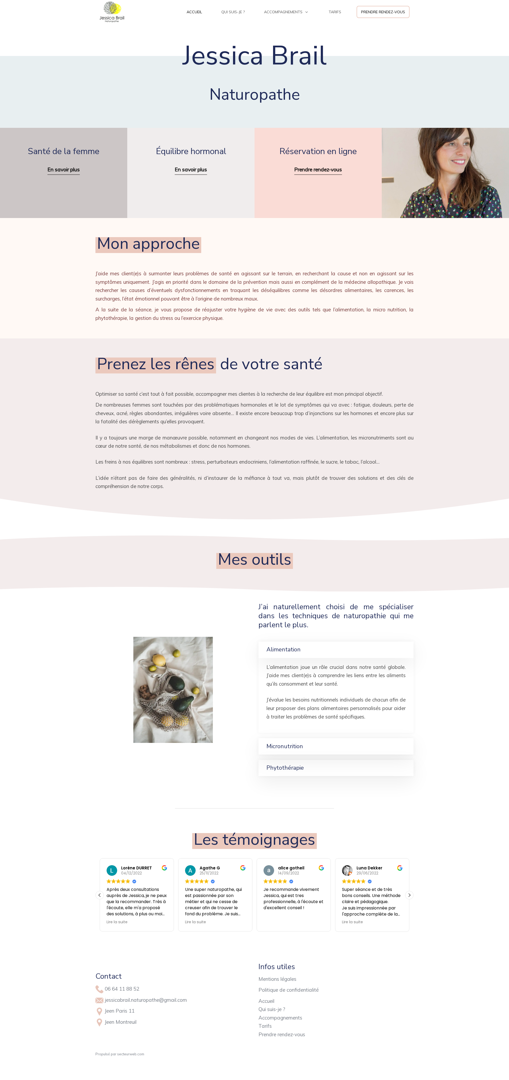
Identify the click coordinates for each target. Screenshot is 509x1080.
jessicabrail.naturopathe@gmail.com (146, 1000)
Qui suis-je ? (271, 1009)
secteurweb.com (130, 1054)
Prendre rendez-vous (281, 1034)
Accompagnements (280, 1017)
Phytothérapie (285, 768)
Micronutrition (284, 746)
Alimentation (283, 650)
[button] (409, 895)
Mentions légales (277, 979)
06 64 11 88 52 (122, 989)
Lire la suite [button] (117, 922)
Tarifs (265, 1026)
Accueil (266, 1001)
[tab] (336, 650)
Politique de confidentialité (288, 990)
